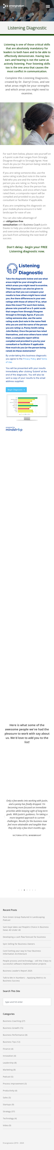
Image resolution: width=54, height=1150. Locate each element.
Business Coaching (12, 1021)
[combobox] (27, 1002)
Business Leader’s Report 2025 (17, 970)
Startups (7, 1104)
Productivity (8, 1090)
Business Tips (9, 1042)
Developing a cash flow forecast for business (24, 937)
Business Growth (11, 1028)
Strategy (7, 1111)
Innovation (8, 1055)
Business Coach (31, 224)
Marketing (8, 1069)
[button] (48, 6)
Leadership (8, 1062)
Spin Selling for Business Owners (19, 944)
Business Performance (13, 1035)
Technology (8, 1118)
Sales (5, 1097)
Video (5, 1125)
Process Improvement (13, 1083)
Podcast (6, 1076)
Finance (6, 1048)
